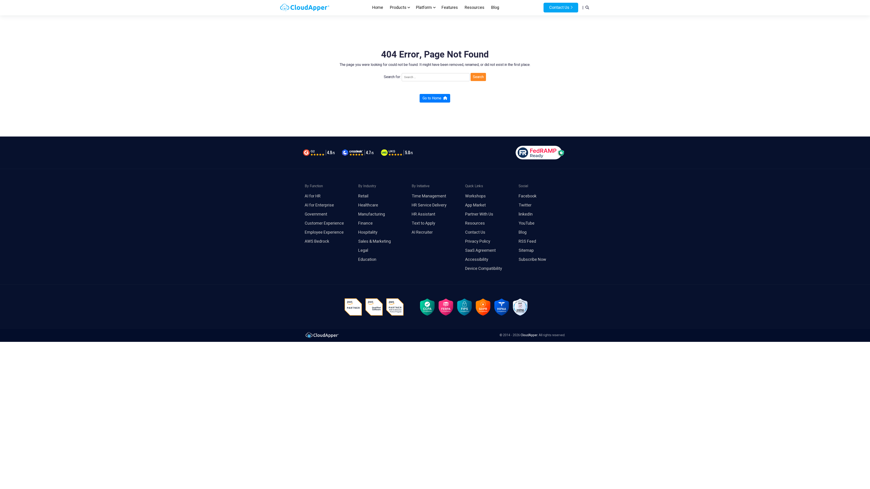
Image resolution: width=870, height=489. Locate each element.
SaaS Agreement (480, 250)
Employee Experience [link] (324, 232)
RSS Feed (527, 241)
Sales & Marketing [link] (374, 241)
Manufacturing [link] (371, 214)
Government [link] (316, 214)
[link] (322, 335)
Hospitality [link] (367, 232)
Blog (495, 8)
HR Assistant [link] (423, 214)
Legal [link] (363, 250)
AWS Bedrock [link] (317, 241)
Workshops (475, 196)
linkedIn (526, 214)
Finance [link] (365, 223)
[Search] (587, 7)
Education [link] (367, 259)
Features (450, 8)
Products (398, 8)
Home (377, 8)
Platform (424, 8)
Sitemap (526, 250)
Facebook (527, 196)
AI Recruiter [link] (422, 232)
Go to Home (432, 98)
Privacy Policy (477, 241)
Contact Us (558, 8)
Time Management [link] (429, 196)
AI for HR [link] (313, 196)
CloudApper (529, 335)
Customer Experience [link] (324, 223)
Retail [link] (363, 196)
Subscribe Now (532, 259)
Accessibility (476, 259)
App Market (475, 205)
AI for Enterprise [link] (319, 205)
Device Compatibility (483, 269)
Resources (474, 8)
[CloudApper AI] (305, 7)
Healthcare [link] (368, 205)
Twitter (525, 205)
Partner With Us (479, 214)
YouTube (526, 223)
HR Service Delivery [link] (429, 205)
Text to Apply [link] (423, 223)
